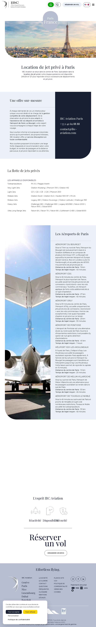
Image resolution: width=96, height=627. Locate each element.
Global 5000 (47, 207)
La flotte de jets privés (23, 170)
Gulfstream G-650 (67, 211)
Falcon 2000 (79, 204)
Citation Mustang (38, 188)
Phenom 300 (55, 192)
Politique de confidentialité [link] (19, 619)
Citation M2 (64, 188)
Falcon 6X (35, 211)
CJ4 (46, 192)
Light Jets (11, 192)
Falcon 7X (45, 211)
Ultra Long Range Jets (16, 211)
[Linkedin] (83, 579)
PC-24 (72, 196)
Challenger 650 (37, 204)
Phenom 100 (52, 188)
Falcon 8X (54, 211)
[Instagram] (73, 579)
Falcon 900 (35, 207)
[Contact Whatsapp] (51, 4)
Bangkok (26, 599)
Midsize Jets (12, 196)
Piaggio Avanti (43, 184)
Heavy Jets (12, 204)
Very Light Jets (13, 188)
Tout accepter (14, 612)
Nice (24, 589)
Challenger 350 (81, 200)
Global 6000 (81, 211)
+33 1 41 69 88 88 (70, 124)
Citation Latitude (66, 200)
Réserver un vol (72, 4)
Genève (25, 582)
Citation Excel (36, 196)
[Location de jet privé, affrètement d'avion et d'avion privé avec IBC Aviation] (14, 5)
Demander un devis (56, 553)
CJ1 (32, 192)
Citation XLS (49, 196)
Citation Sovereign (49, 200)
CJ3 (42, 192)
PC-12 (33, 184)
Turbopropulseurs (14, 184)
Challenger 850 (51, 204)
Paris (24, 585)
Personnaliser (13, 616)
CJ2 (36, 192)
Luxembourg (28, 592)
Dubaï (25, 596)
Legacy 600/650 (65, 204)
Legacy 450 (36, 200)
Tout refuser (30, 612)
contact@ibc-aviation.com (68, 130)
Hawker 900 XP (62, 196)
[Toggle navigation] (93, 4)
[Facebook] (78, 579)
